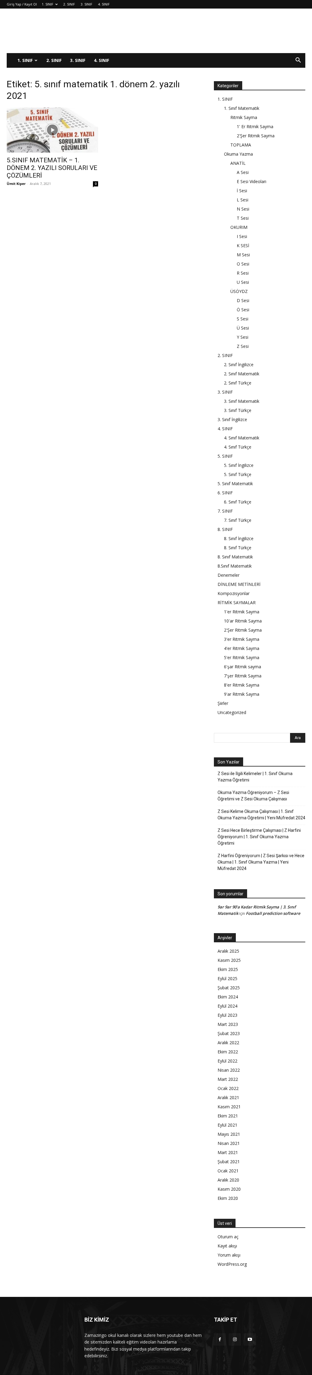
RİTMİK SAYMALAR (237, 602)
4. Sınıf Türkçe (237, 447)
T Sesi (243, 218)
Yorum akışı (229, 1255)
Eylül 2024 (227, 1006)
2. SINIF (69, 4)
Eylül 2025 (227, 978)
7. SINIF (225, 511)
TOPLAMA (240, 145)
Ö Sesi (243, 309)
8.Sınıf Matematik (235, 566)
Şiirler (223, 703)
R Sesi (243, 273)
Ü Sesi (243, 328)
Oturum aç (228, 1237)
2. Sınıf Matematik (241, 374)
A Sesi (243, 172)
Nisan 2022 (229, 1070)
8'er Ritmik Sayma (241, 685)
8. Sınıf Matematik (235, 557)
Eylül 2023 (227, 1015)
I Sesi (242, 236)
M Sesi (243, 255)
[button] (298, 61)
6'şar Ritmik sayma (242, 666)
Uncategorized (232, 712)
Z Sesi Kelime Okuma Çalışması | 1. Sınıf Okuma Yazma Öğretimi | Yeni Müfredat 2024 (261, 814)
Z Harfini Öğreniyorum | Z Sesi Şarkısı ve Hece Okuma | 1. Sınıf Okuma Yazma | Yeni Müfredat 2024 (261, 862)
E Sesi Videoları (251, 181)
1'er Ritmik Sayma (241, 612)
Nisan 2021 (229, 1143)
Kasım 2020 (229, 1189)
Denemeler (228, 575)
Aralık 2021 (228, 1097)
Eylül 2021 (227, 1125)
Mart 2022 (228, 1079)
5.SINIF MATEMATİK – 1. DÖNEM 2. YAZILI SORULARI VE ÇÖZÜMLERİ (52, 168)
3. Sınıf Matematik (241, 401)
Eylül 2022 (227, 1061)
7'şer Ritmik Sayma (242, 676)
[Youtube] (250, 1339)
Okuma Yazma (238, 154)
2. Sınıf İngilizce (239, 364)
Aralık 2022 (228, 1042)
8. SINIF (225, 529)
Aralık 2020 (228, 1180)
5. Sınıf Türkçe (237, 474)
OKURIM (238, 227)
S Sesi (242, 319)
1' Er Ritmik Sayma (255, 126)
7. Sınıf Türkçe (237, 520)
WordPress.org (232, 1264)
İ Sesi (242, 190)
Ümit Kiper (16, 183)
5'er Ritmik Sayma (241, 657)
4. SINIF (104, 4)
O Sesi (243, 264)
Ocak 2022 (228, 1088)
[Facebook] (220, 1339)
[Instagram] (235, 1339)
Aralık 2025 (228, 951)
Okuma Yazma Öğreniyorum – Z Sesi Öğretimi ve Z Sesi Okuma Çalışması (253, 795)
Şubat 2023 (229, 1033)
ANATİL (238, 163)
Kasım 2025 (229, 960)
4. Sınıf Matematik (241, 438)
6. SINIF (225, 493)
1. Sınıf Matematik (241, 108)
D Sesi (243, 300)
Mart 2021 (228, 1152)
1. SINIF (47, 4)
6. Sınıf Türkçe (237, 502)
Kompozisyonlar (234, 593)
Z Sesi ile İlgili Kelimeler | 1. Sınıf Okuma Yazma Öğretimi (255, 776)
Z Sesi (243, 346)
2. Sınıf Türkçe (237, 383)
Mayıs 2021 (229, 1134)
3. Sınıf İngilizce (232, 419)
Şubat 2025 (229, 988)
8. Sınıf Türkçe (237, 547)
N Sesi (243, 209)
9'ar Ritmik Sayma (241, 694)
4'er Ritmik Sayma (241, 648)
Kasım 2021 (229, 1107)
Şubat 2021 (229, 1161)
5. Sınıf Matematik (235, 483)
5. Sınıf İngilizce (239, 465)
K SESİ (243, 245)
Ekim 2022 (228, 1052)
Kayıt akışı (227, 1246)
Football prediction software (273, 913)
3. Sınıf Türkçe (237, 410)
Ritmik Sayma (243, 117)
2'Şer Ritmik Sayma (256, 136)
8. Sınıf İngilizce (239, 538)
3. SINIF (86, 4)
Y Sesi (242, 337)
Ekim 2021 (228, 1116)
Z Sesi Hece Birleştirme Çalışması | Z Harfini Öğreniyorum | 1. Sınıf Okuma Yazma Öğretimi (259, 837)
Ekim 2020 (228, 1198)
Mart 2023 (228, 1024)
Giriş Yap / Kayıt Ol (22, 4)
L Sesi (242, 200)
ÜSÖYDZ (239, 291)
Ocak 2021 (228, 1171)
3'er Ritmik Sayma (241, 639)
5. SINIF (225, 456)
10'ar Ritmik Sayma (243, 621)
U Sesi (243, 282)
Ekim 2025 (228, 969)
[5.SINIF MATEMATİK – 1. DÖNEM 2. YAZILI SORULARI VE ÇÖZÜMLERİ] (52, 130)
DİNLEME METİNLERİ (239, 584)
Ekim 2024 (228, 997)
